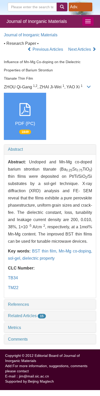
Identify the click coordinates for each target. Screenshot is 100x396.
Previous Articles (48, 49)
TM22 (13, 287)
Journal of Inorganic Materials (36, 21)
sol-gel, (15, 258)
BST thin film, (45, 251)
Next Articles (80, 49)
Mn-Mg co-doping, (75, 251)
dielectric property (38, 258)
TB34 (13, 278)
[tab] (50, 149)
